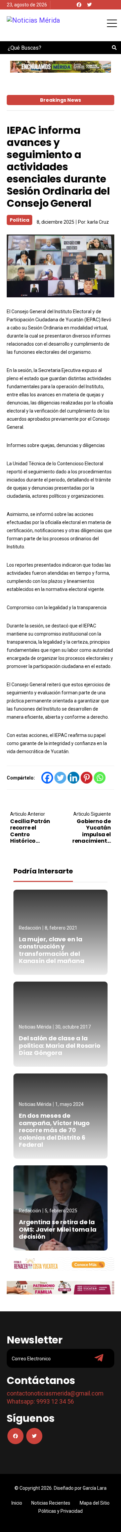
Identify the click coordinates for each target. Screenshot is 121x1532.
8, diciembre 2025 (55, 222)
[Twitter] (89, 5)
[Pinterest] (86, 778)
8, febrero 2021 (61, 928)
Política (19, 220)
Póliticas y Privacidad (60, 1511)
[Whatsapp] (100, 778)
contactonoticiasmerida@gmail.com (55, 1393)
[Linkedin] (73, 778)
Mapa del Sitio (95, 1503)
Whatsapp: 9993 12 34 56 (40, 1401)
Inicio (16, 1503)
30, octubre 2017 (73, 1027)
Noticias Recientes (50, 1503)
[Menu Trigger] (112, 23)
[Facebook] (79, 5)
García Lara (95, 1488)
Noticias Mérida (35, 1027)
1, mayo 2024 (69, 1104)
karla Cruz (98, 222)
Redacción (30, 928)
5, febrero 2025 (61, 1210)
